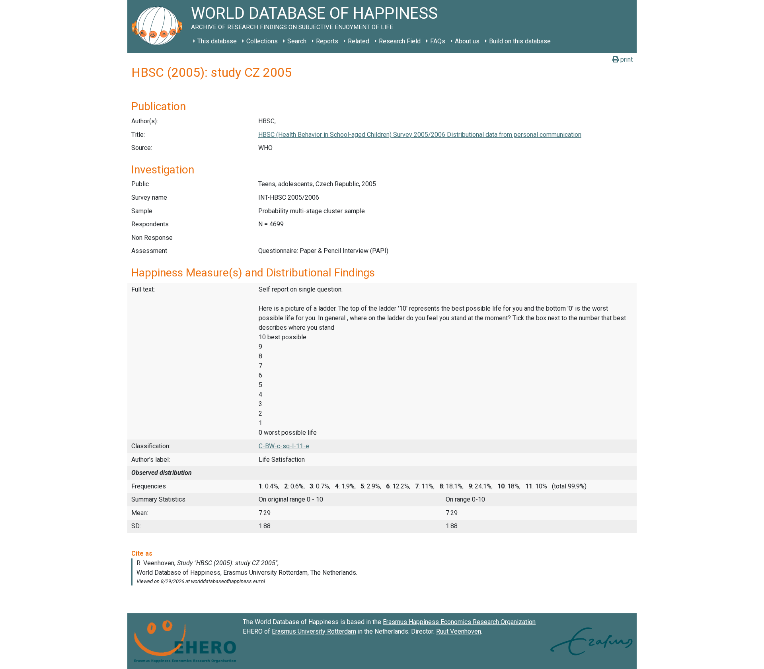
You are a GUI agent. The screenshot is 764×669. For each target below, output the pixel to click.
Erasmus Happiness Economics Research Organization (459, 622)
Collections (262, 41)
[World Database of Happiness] (159, 26)
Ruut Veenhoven (458, 631)
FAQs (437, 41)
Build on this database (520, 41)
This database (217, 41)
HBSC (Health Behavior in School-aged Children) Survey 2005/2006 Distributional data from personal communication (419, 134)
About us (467, 41)
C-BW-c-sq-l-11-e (284, 446)
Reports (327, 41)
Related (358, 41)
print (626, 59)
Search (296, 41)
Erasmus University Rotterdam (314, 631)
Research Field (400, 41)
